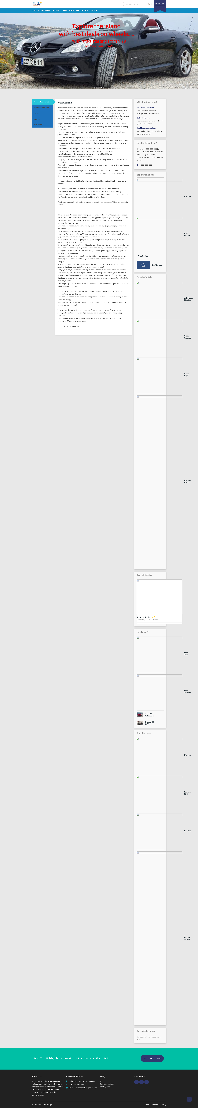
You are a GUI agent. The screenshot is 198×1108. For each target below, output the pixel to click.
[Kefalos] (159, 196)
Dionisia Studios (146, 617)
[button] (94, 87)
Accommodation (44, 10)
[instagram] (146, 1082)
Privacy (163, 1105)
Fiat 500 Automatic (149, 715)
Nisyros (187, 755)
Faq (101, 1081)
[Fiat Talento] (159, 691)
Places (71, 10)
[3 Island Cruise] (159, 937)
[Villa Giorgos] (159, 337)
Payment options (107, 1084)
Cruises (37, 119)
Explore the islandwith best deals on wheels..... (96, 30)
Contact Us (94, 10)
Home (34, 10)
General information (42, 102)
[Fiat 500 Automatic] (140, 714)
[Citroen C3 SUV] (140, 723)
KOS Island (187, 234)
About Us (84, 10)
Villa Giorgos (187, 337)
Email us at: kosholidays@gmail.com (83, 1088)
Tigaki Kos (143, 256)
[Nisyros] (159, 755)
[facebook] (136, 1082)
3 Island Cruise (187, 937)
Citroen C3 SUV (149, 723)
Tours (64, 10)
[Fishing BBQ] (159, 793)
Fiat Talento (187, 691)
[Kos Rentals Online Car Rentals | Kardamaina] (37, 4)
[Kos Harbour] (143, 265)
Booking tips (105, 1086)
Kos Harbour (157, 265)
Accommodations (41, 107)
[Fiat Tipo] (159, 654)
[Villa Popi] (159, 375)
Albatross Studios (188, 299)
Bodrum (187, 831)
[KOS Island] (159, 234)
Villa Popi (186, 375)
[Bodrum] (159, 831)
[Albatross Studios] (159, 299)
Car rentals (56, 10)
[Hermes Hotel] (159, 481)
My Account (159, 3)
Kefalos (187, 196)
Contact (146, 1105)
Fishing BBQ (187, 793)
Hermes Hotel (187, 481)
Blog (77, 10)
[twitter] (141, 1082)
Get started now (152, 1058)
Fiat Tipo (186, 654)
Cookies (155, 1105)
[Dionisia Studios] (159, 596)
